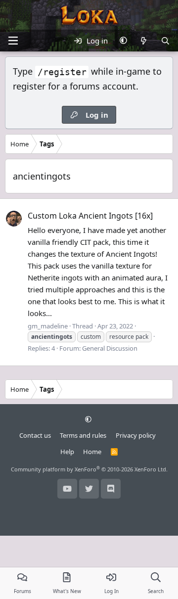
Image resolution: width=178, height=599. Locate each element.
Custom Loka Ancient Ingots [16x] (90, 215)
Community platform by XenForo (89, 469)
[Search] (165, 40)
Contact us (35, 435)
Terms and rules (83, 435)
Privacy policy (136, 435)
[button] (123, 40)
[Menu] (13, 40)
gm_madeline (48, 326)
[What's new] (143, 40)
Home (92, 451)
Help (67, 451)
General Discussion (109, 348)
